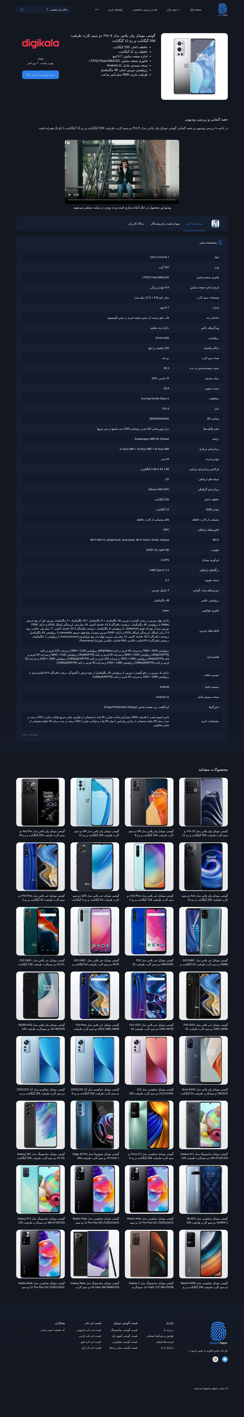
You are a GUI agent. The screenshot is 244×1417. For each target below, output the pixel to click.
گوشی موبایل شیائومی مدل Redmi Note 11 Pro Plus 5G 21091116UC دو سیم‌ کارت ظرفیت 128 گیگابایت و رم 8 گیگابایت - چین (41, 1286)
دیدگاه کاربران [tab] (136, 223)
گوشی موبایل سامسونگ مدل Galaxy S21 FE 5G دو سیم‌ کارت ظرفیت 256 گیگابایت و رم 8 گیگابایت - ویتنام (41, 1156)
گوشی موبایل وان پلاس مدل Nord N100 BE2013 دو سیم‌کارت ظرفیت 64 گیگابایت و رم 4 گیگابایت (204, 1092)
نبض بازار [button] (172, 9)
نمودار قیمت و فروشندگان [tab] (165, 223)
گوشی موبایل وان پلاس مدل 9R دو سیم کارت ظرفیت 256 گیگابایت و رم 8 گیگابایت (151, 834)
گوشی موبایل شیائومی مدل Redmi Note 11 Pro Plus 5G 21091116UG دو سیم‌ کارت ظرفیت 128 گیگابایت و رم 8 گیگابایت (96, 1221)
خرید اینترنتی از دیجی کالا (40, 74)
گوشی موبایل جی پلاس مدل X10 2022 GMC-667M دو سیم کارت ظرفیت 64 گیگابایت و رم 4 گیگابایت (151, 1027)
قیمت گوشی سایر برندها (123, 1347)
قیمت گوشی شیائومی (124, 1341)
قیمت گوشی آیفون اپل (124, 1335)
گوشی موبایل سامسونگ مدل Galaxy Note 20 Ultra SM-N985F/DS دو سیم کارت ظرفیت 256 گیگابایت (95, 1286)
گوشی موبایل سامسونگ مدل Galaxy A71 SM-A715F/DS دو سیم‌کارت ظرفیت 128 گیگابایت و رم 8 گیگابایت (204, 1156)
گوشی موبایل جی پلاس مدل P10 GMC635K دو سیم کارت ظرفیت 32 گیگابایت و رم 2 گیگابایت (152, 963)
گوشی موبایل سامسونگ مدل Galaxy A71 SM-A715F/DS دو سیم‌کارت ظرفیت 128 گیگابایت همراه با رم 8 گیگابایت (41, 1221)
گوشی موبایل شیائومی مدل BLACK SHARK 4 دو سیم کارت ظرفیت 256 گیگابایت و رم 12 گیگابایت (207, 1221)
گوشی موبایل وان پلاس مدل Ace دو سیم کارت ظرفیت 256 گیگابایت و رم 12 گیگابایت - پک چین (205, 898)
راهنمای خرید (115, 9)
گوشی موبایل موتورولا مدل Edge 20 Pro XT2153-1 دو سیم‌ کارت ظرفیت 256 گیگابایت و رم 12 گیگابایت (96, 1156)
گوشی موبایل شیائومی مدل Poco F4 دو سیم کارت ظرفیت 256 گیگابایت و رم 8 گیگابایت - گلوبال (150, 1156)
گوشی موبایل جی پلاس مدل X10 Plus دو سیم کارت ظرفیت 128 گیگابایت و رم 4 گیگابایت (150, 898)
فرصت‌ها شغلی (164, 1341)
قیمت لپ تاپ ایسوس (89, 1329)
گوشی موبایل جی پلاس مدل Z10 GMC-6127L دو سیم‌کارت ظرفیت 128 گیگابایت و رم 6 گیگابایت (41, 963)
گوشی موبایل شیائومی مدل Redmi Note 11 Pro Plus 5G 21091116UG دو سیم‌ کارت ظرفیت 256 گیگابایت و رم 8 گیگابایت (150, 1221)
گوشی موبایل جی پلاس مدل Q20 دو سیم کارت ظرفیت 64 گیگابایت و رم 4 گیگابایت (95, 897)
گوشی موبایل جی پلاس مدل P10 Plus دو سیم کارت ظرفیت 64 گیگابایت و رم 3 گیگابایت (41, 898)
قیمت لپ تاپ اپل (91, 1347)
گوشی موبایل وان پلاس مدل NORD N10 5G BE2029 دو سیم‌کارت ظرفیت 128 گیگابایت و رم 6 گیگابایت (42, 1027)
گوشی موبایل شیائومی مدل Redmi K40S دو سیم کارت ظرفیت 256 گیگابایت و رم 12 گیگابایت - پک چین (204, 1286)
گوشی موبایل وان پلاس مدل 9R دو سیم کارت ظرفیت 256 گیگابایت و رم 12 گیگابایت (96, 834)
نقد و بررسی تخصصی (144, 9)
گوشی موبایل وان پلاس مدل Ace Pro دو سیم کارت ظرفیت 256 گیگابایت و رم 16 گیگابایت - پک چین (42, 834)
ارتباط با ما (167, 1347)
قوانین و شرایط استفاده (160, 1335)
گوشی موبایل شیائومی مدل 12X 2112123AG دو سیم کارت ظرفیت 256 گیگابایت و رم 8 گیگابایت (151, 1092)
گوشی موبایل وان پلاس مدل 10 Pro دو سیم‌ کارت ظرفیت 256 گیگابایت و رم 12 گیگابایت (205, 834)
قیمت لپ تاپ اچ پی (90, 1335)
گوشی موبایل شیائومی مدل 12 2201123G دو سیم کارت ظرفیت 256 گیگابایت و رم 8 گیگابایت (95, 1092)
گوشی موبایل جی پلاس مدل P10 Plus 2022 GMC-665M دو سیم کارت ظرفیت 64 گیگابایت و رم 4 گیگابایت (96, 1027)
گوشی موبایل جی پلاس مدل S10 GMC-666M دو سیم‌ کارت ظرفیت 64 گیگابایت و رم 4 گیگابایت (204, 963)
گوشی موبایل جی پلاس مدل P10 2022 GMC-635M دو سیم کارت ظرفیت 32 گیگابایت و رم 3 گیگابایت (206, 1027)
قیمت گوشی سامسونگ (124, 1329)
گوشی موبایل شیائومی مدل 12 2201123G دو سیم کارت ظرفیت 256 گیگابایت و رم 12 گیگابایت (41, 1092)
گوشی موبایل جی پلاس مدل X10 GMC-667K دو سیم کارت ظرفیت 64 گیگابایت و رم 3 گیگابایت (95, 963)
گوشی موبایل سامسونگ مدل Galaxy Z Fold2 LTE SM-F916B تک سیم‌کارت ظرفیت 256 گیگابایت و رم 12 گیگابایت (151, 1286)
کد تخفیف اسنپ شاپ (52, 1329)
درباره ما (168, 1329)
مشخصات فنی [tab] (194, 223)
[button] (96, 9)
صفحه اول (195, 9)
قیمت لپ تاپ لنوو (91, 1341)
